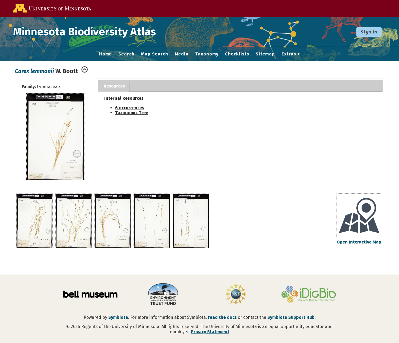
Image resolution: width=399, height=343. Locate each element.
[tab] (114, 86)
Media (182, 54)
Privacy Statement (210, 331)
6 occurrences (129, 107)
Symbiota (118, 317)
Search (126, 54)
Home (105, 54)
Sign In (369, 32)
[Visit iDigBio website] (308, 295)
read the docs (222, 317)
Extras (288, 54)
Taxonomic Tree (131, 112)
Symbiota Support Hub (291, 317)
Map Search (154, 54)
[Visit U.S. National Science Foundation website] (236, 294)
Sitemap (265, 54)
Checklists (237, 54)
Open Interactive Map (359, 242)
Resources (114, 86)
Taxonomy (206, 54)
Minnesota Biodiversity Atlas (84, 31)
